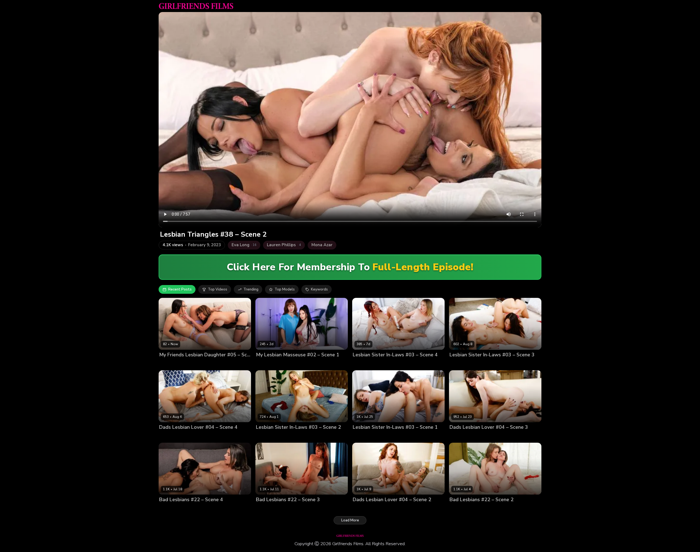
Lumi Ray (360, 509)
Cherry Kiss (169, 436)
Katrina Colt (480, 364)
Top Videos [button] (217, 289)
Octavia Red (481, 509)
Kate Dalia (265, 436)
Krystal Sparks (190, 509)
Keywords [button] (319, 289)
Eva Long (167, 364)
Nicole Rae (459, 509)
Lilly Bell (360, 364)
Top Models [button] (285, 289)
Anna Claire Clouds (369, 436)
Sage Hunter (294, 509)
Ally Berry (167, 509)
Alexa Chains (461, 436)
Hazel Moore (485, 436)
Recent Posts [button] (180, 289)
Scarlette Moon (382, 364)
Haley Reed (398, 436)
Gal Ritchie (459, 364)
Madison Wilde (190, 364)
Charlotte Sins (268, 364)
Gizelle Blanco (193, 436)
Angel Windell (268, 509)
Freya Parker (294, 364)
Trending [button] (250, 289)
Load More (350, 520)
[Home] (196, 6)
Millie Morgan (381, 509)
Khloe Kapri (286, 436)
